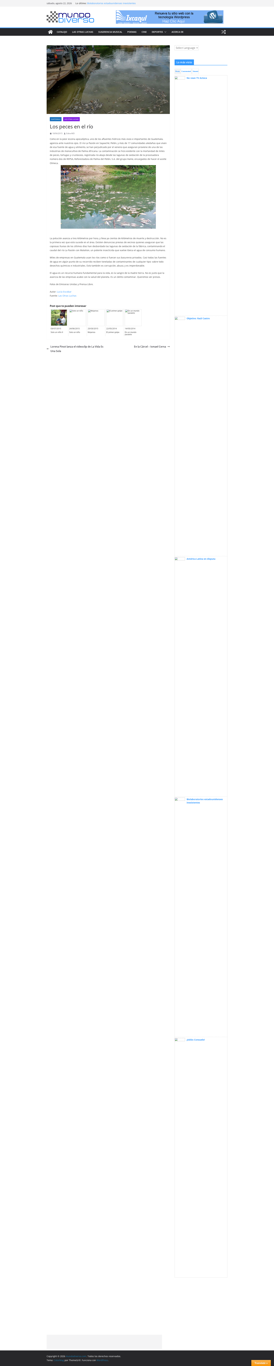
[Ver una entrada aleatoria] (223, 32)
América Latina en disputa (101, 1)
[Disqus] (108, 393)
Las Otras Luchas (82, 31)
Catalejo (62, 31)
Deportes (157, 31)
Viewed (195, 71)
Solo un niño (74, 332)
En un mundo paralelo (130, 333)
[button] (164, 32)
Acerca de (177, 31)
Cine (144, 31)
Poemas (132, 31)
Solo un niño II (57, 332)
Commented (186, 71)
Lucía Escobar (64, 291)
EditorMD (70, 133)
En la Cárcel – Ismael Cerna (150, 346)
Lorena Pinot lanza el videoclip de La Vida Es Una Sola (76, 349)
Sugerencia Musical (110, 31)
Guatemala (55, 119)
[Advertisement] (104, 1342)
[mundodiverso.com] (50, 32)
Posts (177, 71)
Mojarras (91, 332)
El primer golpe (112, 332)
